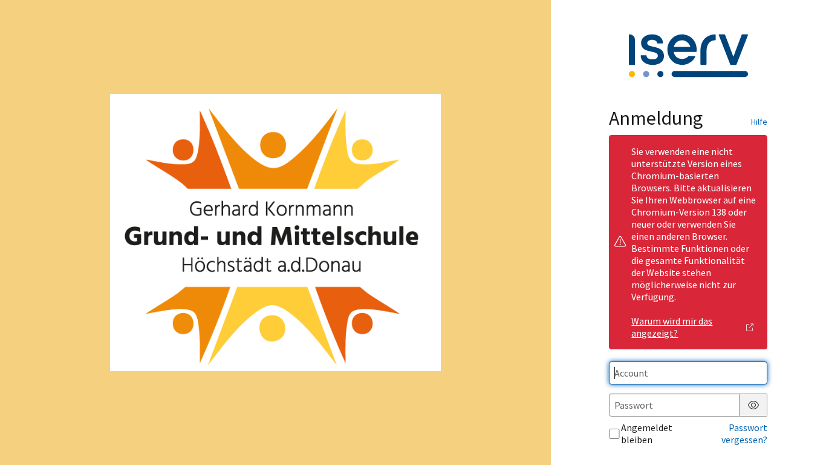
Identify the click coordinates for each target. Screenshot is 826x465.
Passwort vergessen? (744, 433)
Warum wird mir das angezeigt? (671, 327)
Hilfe (759, 121)
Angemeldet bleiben (646, 433)
